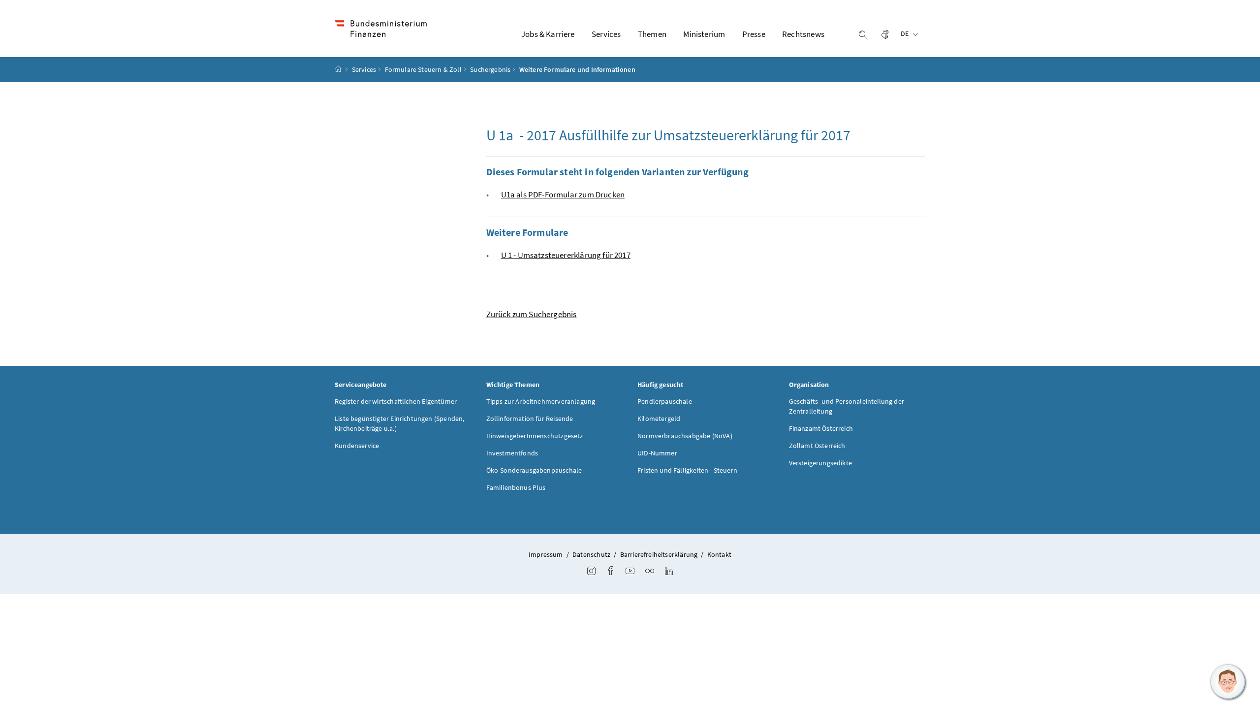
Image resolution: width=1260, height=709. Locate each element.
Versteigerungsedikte (820, 462)
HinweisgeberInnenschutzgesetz (534, 435)
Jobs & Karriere (548, 34)
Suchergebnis (490, 69)
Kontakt (719, 554)
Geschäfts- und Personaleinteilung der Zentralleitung (847, 406)
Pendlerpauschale (664, 401)
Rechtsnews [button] (803, 34)
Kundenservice (357, 445)
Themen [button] (652, 34)
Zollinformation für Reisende (529, 418)
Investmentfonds (512, 453)
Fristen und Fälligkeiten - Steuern (687, 470)
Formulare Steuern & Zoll (423, 69)
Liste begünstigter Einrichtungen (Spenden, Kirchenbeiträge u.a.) (399, 423)
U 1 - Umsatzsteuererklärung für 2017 (565, 255)
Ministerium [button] (704, 34)
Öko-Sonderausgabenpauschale (534, 470)
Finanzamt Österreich (821, 428)
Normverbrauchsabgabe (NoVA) (684, 435)
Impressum (546, 554)
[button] (1228, 682)
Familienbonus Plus (516, 487)
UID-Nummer (657, 453)
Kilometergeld (658, 418)
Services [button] (606, 34)
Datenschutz (591, 554)
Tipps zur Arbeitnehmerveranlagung (541, 401)
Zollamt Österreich (817, 445)
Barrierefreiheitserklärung (659, 554)
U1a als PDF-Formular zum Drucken (563, 194)
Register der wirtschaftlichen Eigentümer (396, 401)
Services (364, 69)
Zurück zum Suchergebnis (531, 314)
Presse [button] (753, 34)
